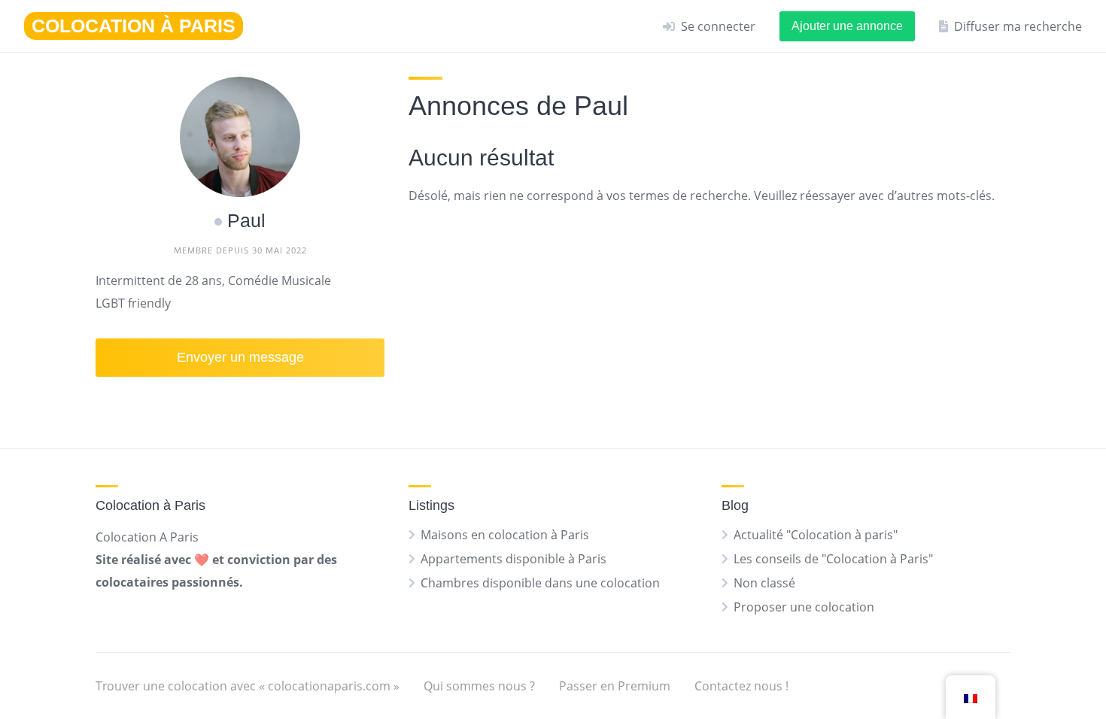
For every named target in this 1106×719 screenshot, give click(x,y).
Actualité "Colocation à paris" (816, 534)
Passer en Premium (614, 686)
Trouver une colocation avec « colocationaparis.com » (248, 686)
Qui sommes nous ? (479, 686)
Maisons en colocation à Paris (505, 534)
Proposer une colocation (804, 607)
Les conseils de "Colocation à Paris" (833, 559)
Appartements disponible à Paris (513, 559)
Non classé (764, 583)
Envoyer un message (240, 357)
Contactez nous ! (741, 686)
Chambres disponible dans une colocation (540, 583)
